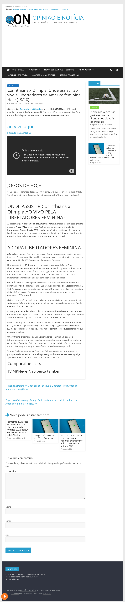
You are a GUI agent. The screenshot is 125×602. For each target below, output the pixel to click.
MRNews (15, 579)
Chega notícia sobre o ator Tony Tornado (45, 437)
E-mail (8, 521)
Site (7, 535)
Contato (70, 70)
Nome (8, 507)
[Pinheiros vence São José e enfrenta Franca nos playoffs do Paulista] (104, 89)
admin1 (27, 104)
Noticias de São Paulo (17, 75)
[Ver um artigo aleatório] (117, 69)
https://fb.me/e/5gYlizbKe (19, 133)
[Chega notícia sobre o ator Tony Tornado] (45, 420)
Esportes (95, 108)
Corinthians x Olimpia (30, 109)
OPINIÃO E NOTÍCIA (58, 17)
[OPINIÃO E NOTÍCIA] (8, 69)
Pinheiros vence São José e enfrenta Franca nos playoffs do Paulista (40, 9)
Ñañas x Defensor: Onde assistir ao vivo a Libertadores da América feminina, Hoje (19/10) (41, 387)
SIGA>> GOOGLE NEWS (53, 70)
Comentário (11, 471)
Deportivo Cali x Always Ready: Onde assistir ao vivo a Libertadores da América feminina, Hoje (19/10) (41, 402)
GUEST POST (34, 70)
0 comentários (38, 104)
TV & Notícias (18, 70)
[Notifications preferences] (4, 596)
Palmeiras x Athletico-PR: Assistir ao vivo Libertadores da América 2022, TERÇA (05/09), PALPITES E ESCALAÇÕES (18, 428)
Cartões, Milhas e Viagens (44, 75)
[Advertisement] (62, 48)
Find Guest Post (86, 70)
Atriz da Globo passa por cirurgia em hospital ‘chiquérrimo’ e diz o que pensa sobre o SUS (72, 440)
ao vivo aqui (20, 126)
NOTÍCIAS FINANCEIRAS (69, 75)
